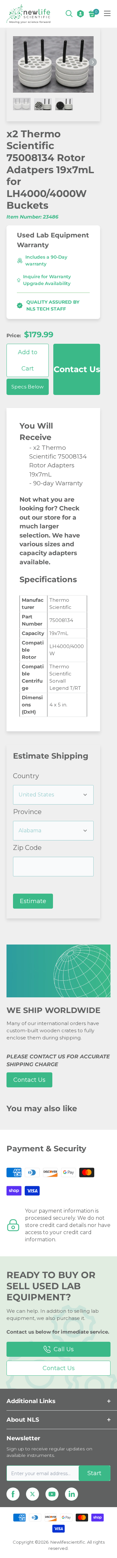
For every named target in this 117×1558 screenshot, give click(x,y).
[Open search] (69, 13)
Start (94, 1473)
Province (27, 812)
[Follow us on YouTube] (52, 1494)
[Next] (93, 62)
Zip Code (27, 847)
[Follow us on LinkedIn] (71, 1494)
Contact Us (77, 369)
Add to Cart (27, 360)
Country (26, 776)
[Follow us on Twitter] (32, 1494)
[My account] (80, 13)
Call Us (64, 1349)
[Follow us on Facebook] (13, 1494)
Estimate (33, 901)
